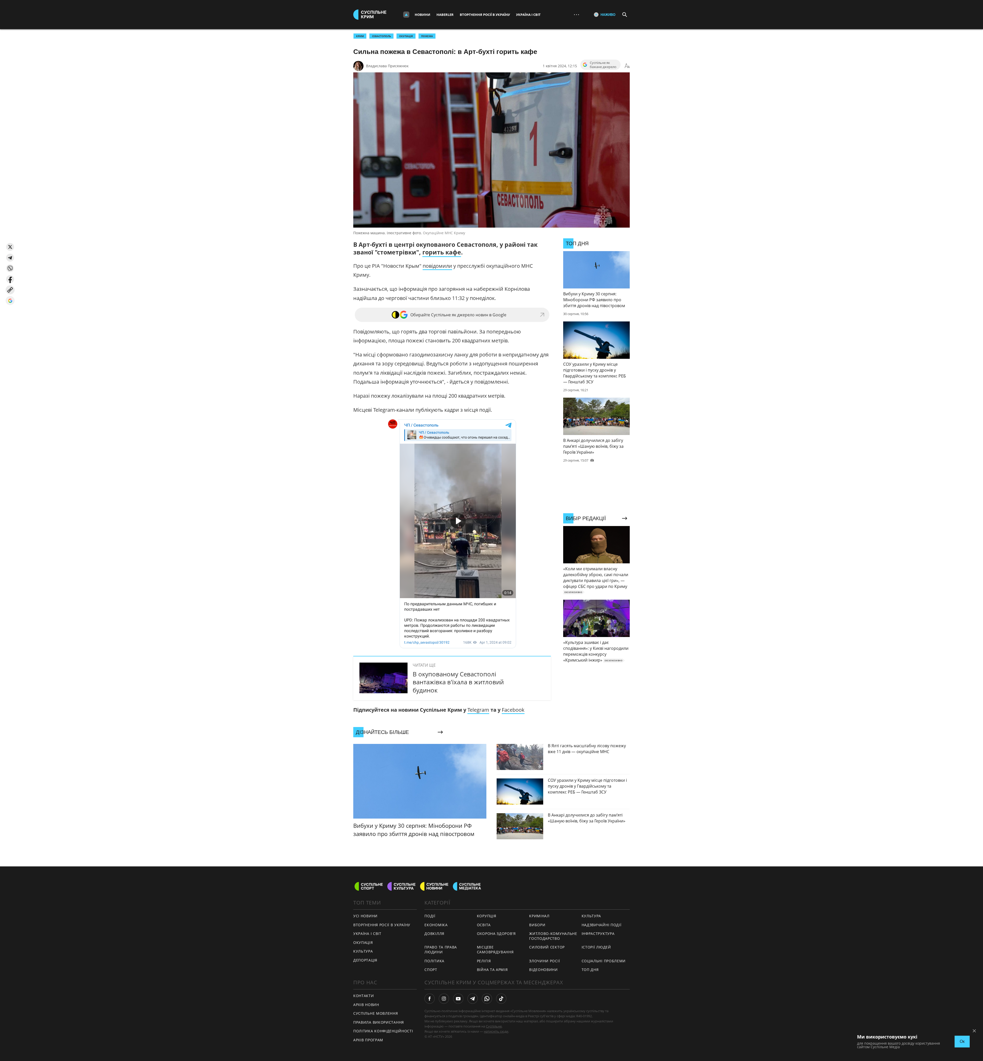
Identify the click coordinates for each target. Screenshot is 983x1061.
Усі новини (365, 915)
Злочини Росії (544, 960)
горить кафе (441, 252)
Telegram (478, 709)
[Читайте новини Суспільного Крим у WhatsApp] (487, 998)
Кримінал (539, 915)
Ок (962, 1041)
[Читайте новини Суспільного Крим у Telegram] (472, 998)
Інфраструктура (598, 933)
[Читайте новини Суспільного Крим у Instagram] (444, 998)
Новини (422, 14)
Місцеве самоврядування (495, 949)
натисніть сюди (496, 1031)
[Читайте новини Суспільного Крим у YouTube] (458, 998)
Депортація (365, 960)
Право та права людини (440, 949)
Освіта (484, 924)
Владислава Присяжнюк (387, 65)
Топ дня (590, 969)
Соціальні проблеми (604, 960)
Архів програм (368, 1039)
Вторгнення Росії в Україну (485, 14)
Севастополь (381, 36)
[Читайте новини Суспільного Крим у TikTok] (501, 998)
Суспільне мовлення (375, 1013)
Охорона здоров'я (496, 933)
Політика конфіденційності (383, 1031)
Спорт (430, 969)
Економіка (435, 924)
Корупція (486, 915)
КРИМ (360, 36)
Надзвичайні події (602, 924)
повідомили (437, 265)
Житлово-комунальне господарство (553, 936)
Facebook (513, 709)
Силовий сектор (547, 947)
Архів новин (366, 1004)
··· (576, 14)
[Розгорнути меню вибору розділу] (406, 15)
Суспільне (494, 1026)
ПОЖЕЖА (427, 36)
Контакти (363, 995)
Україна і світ (528, 14)
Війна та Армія (492, 969)
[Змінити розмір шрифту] (627, 66)
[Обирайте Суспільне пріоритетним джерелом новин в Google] (10, 300)
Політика (434, 960)
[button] (10, 246)
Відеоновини (543, 969)
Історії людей (596, 947)
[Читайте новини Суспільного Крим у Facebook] (429, 998)
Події (429, 915)
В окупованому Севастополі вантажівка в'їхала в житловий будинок (458, 682)
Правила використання (378, 1022)
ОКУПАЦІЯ (406, 36)
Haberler (445, 14)
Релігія (484, 960)
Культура (363, 951)
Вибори (537, 924)
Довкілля (434, 933)
